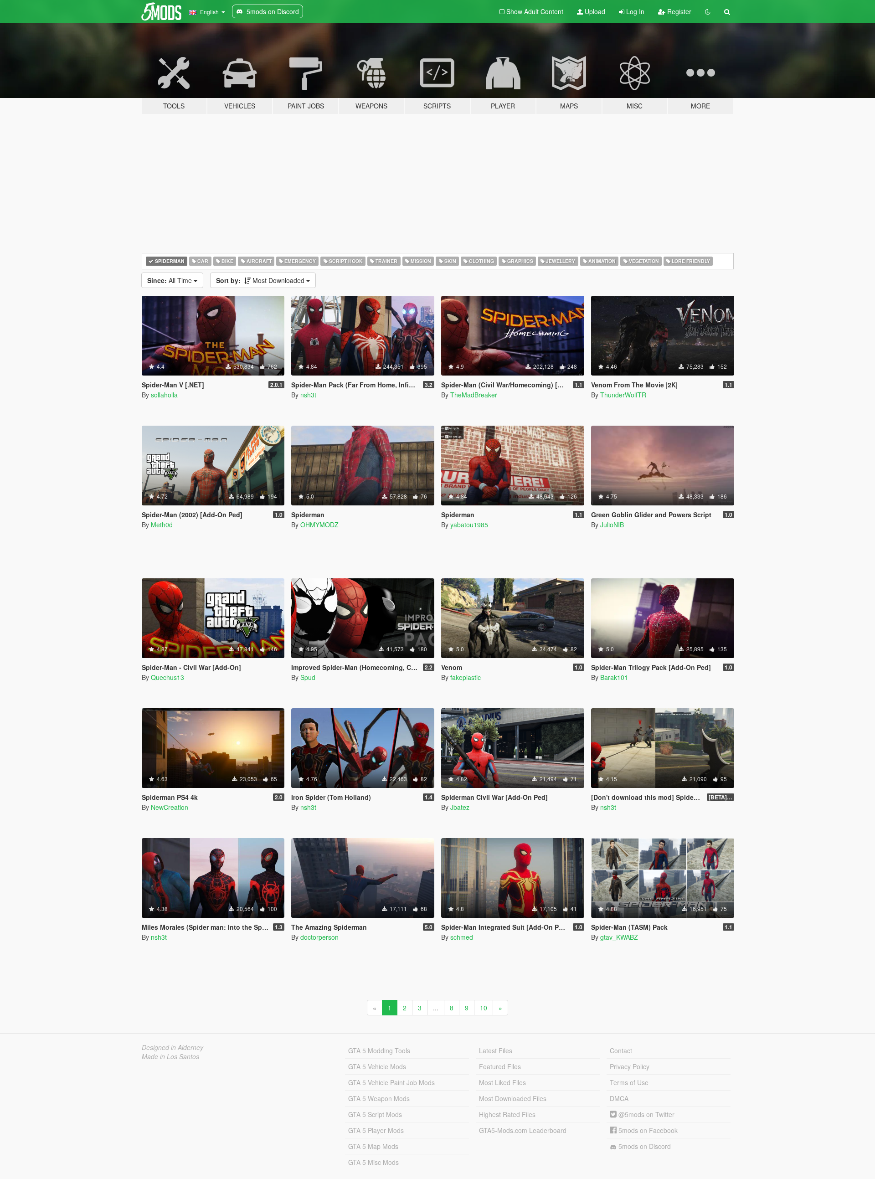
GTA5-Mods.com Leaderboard (522, 1130)
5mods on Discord (644, 1146)
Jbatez (459, 807)
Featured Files (500, 1066)
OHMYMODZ (319, 524)
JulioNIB (612, 524)
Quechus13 (167, 677)
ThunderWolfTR (623, 394)
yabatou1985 (469, 524)
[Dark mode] (707, 11)
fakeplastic (465, 677)
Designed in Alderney (172, 1047)
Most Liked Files (502, 1082)
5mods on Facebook (647, 1130)
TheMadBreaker (473, 394)
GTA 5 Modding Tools (379, 1050)
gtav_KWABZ (619, 937)
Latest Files (495, 1050)
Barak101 (614, 677)
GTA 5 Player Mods (376, 1130)
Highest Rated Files (507, 1114)
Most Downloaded (261, 280)
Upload (594, 11)
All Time (170, 280)
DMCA (619, 1098)
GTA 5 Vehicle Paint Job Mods (391, 1082)
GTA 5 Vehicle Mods (377, 1066)
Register (678, 11)
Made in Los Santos (170, 1056)
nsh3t (308, 394)
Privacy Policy (629, 1066)
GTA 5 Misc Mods (373, 1162)
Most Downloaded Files (512, 1098)
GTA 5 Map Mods (373, 1146)
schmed (461, 937)
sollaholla (164, 394)
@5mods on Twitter (645, 1114)
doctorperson (319, 937)
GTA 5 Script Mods (375, 1114)
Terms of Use (629, 1082)
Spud (307, 677)
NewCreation (169, 807)
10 (483, 1007)
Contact (621, 1050)
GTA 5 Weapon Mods (379, 1098)
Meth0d (162, 524)
